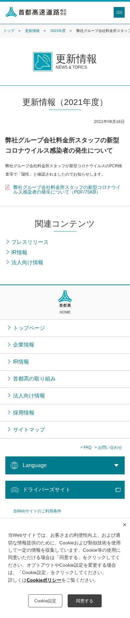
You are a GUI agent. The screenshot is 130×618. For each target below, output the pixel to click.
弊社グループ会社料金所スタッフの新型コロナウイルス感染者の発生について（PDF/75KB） (67, 190)
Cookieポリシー (44, 580)
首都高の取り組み (34, 378)
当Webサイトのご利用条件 (37, 511)
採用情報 (23, 412)
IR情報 (21, 361)
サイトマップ (29, 429)
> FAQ (85, 447)
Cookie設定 (45, 600)
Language (35, 465)
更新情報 (32, 31)
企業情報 (23, 344)
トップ (8, 31)
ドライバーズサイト (47, 489)
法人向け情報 (29, 395)
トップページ (29, 328)
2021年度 (58, 31)
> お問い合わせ (108, 447)
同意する (84, 600)
